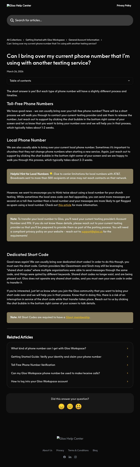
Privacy (60, 450)
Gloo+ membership (78, 317)
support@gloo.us (92, 231)
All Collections (14, 39)
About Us (47, 450)
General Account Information (84, 39)
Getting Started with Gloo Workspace (45, 39)
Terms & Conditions (78, 450)
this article (64, 205)
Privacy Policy (124, 5)
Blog (95, 450)
